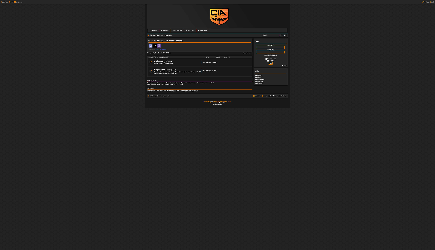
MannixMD (222, 102)
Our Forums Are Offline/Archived (158, 57)
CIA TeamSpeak (178, 30)
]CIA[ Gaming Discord (163, 61)
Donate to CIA (203, 30)
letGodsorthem (193, 90)
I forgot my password (270, 55)
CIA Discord (166, 30)
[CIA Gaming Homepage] (219, 16)
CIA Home (154, 30)
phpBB (211, 101)
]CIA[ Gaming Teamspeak (165, 70)
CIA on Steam (190, 30)
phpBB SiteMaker (217, 104)
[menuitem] (11, 2)
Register (284, 66)
